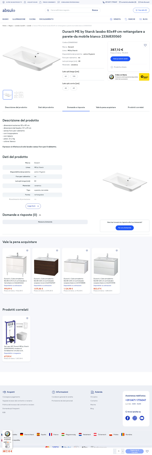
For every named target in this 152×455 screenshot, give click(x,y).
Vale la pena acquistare (106, 107)
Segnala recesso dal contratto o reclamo (17, 401)
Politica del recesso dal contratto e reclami (18, 405)
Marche (93, 405)
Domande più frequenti (11, 409)
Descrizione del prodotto (16, 107)
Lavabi (29, 26)
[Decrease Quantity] (114, 451)
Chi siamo (93, 397)
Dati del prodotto (46, 107)
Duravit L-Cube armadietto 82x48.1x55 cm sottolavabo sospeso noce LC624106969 (44, 281)
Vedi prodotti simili (120, 59)
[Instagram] (135, 418)
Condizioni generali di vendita (62, 397)
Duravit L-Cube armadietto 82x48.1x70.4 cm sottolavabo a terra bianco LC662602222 (15, 281)
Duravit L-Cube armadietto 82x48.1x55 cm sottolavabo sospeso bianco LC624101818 (104, 281)
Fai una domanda (124, 228)
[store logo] (9, 10)
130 (74, 76)
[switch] (7, 446)
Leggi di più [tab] (31, 206)
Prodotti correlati (136, 107)
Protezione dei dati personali (62, 401)
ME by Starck (72, 51)
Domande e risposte (76, 107)
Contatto (94, 401)
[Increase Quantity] (122, 451)
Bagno (11, 26)
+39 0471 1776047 (111, 2)
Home (4, 26)
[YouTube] (142, 418)
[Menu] (11, 431)
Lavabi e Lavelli (20, 26)
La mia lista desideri (127, 2)
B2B (4, 413)
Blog (92, 409)
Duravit (37, 163)
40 (66, 88)
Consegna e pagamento (11, 397)
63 (66, 76)
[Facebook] (127, 418)
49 (74, 88)
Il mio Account (144, 2)
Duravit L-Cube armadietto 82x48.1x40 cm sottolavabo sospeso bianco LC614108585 (74, 281)
